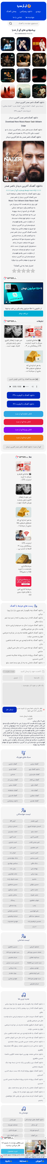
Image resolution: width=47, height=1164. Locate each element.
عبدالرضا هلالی (34, 957)
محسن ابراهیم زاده (34, 921)
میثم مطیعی (12, 957)
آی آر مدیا (37, 447)
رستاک (13, 900)
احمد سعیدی (12, 832)
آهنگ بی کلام (34, 780)
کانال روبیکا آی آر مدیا (23, 430)
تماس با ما (17, 17)
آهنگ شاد (34, 790)
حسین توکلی (34, 884)
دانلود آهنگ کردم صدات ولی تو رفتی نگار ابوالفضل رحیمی (24, 1098)
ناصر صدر (25, 130)
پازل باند (13, 869)
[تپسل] (1, 1156)
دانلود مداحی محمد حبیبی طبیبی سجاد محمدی (25, 1041)
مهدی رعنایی (12, 979)
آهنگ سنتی (12, 785)
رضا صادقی (12, 906)
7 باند (34, 927)
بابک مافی (34, 863)
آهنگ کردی (12, 769)
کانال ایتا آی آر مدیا (24, 438)
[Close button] (45, 1138)
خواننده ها (29, 17)
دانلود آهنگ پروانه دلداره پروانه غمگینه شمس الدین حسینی (24, 657)
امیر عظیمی (34, 847)
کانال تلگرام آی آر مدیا (23, 414)
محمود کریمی (34, 947)
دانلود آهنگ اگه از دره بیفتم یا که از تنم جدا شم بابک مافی (24, 620)
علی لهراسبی (34, 911)
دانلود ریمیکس (26, 11)
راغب (34, 906)
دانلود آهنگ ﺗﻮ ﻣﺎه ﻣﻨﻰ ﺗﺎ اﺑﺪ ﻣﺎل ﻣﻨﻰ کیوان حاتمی (25, 650)
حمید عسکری (12, 890)
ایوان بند (13, 853)
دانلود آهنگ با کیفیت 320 (23, 395)
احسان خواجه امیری (34, 826)
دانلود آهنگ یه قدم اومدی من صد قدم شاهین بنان (24, 642)
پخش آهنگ (11, 11)
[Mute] (9, 302)
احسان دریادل (12, 826)
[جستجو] (10, 23)
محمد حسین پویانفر (34, 952)
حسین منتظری (12, 884)
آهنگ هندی (34, 801)
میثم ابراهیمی (13, 916)
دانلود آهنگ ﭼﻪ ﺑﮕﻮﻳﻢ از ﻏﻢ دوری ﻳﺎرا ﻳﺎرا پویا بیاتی (25, 612)
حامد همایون (12, 874)
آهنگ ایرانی (34, 764)
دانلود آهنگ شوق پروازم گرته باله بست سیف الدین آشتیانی (24, 1073)
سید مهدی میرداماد (12, 952)
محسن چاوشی (13, 911)
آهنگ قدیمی (12, 796)
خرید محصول (13, 1151)
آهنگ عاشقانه (12, 790)
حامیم (34, 879)
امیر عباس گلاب (34, 842)
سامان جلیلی (13, 895)
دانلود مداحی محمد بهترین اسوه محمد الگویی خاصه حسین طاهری (24, 1056)
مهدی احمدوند (13, 921)
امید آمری (13, 837)
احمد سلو (34, 832)
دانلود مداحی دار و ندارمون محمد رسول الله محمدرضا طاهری (23, 1048)
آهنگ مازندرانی (34, 774)
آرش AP (12, 821)
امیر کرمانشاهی (34, 973)
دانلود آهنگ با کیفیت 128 (23, 404)
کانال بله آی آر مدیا (23, 422)
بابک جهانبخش (13, 858)
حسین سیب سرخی (12, 963)
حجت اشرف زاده (12, 879)
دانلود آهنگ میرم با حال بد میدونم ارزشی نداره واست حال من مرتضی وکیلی (24, 627)
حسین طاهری (12, 947)
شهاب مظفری (34, 900)
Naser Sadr (30, 122)
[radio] (32, 271)
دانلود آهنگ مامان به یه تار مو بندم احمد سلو (24, 663)
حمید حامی (34, 890)
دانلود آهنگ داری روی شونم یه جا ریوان (28, 1092)
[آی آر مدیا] (23, 5)
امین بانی (13, 847)
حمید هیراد (34, 895)
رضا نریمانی (12, 968)
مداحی (13, 774)
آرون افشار (34, 821)
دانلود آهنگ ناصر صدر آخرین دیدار (30, 102)
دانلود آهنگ (37, 130)
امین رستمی (34, 858)
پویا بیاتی (34, 874)
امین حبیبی (34, 853)
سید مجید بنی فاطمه (34, 963)
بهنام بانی (34, 869)
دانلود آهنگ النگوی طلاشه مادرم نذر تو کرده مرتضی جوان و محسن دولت (23, 635)
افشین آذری (34, 837)
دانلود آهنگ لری (34, 769)
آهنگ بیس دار (13, 780)
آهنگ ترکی (34, 785)
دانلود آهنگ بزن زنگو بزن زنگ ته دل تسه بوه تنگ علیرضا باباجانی (24, 1064)
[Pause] (6, 302)
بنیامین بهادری (13, 863)
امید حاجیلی (13, 842)
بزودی (38, 11)
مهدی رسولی (34, 968)
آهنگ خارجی (13, 764)
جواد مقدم (12, 973)
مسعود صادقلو (34, 916)
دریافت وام (23, 313)
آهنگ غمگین (34, 796)
